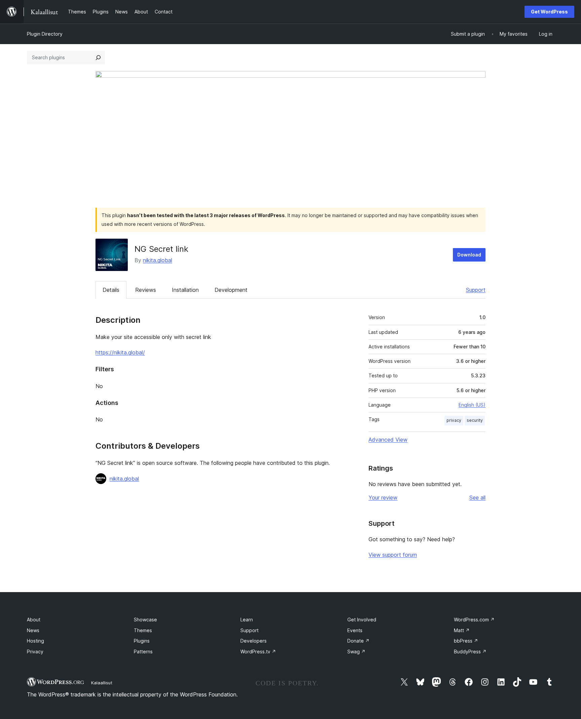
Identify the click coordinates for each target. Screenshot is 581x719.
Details (111, 289)
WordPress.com (474, 619)
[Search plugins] (98, 57)
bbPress (466, 641)
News (33, 630)
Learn (246, 619)
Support (476, 289)
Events (354, 630)
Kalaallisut (101, 682)
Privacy (35, 651)
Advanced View (388, 439)
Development (231, 289)
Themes (143, 630)
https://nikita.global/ (120, 352)
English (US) (472, 405)
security (475, 420)
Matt (462, 630)
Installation (185, 289)
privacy (454, 420)
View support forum (393, 554)
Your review (383, 497)
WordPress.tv (258, 651)
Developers (253, 641)
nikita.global (157, 260)
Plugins (142, 641)
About (33, 619)
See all (477, 497)
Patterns (143, 651)
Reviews (145, 289)
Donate (358, 641)
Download (469, 255)
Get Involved (361, 619)
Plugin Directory (45, 34)
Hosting (35, 641)
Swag (356, 651)
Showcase (145, 619)
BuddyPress (470, 651)
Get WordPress (549, 11)
